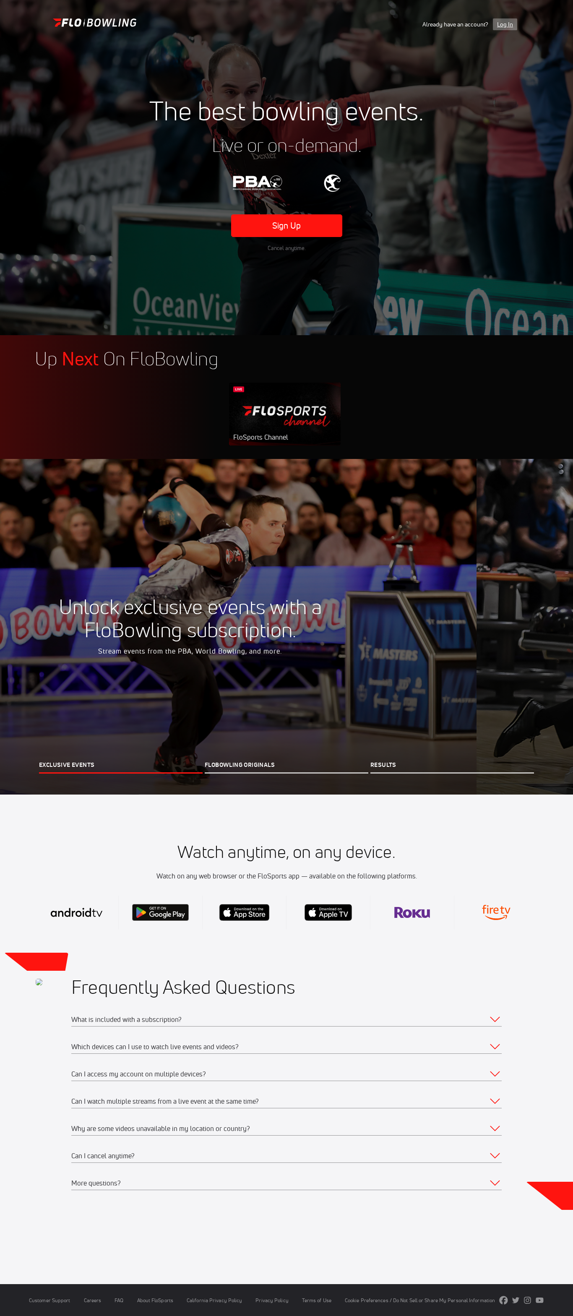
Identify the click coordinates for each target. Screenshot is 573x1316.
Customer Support (49, 1300)
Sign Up (286, 225)
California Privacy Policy (214, 1300)
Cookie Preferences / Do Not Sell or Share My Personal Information (420, 1300)
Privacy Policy (271, 1300)
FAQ (119, 1300)
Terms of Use (316, 1300)
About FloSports (155, 1300)
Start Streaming (285, 422)
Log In (505, 24)
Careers (93, 1300)
